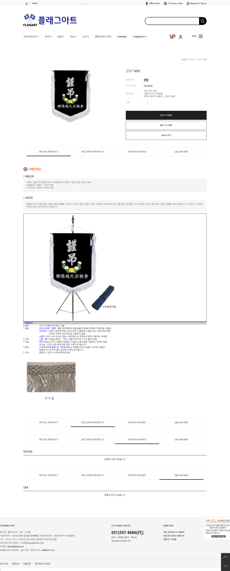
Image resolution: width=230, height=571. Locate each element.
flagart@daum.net (15, 546)
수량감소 (159, 102)
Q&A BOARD (181, 151)
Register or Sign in (198, 3)
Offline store (154, 3)
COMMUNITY (139, 36)
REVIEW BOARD (137, 151)
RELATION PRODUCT (93, 151)
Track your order (175, 3)
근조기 (85, 36)
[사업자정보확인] (31, 536)
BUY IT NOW (166, 115)
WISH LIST (166, 135)
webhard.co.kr (48, 550)
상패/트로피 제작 (103, 36)
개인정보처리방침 (42, 564)
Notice (35, 3)
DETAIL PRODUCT (48, 151)
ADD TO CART (166, 125)
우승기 (73, 36)
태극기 (48, 36)
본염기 (61, 36)
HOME (184, 59)
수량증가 (154, 102)
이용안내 (15, 564)
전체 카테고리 (30, 36)
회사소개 (4, 564)
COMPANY (122, 36)
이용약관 (27, 564)
